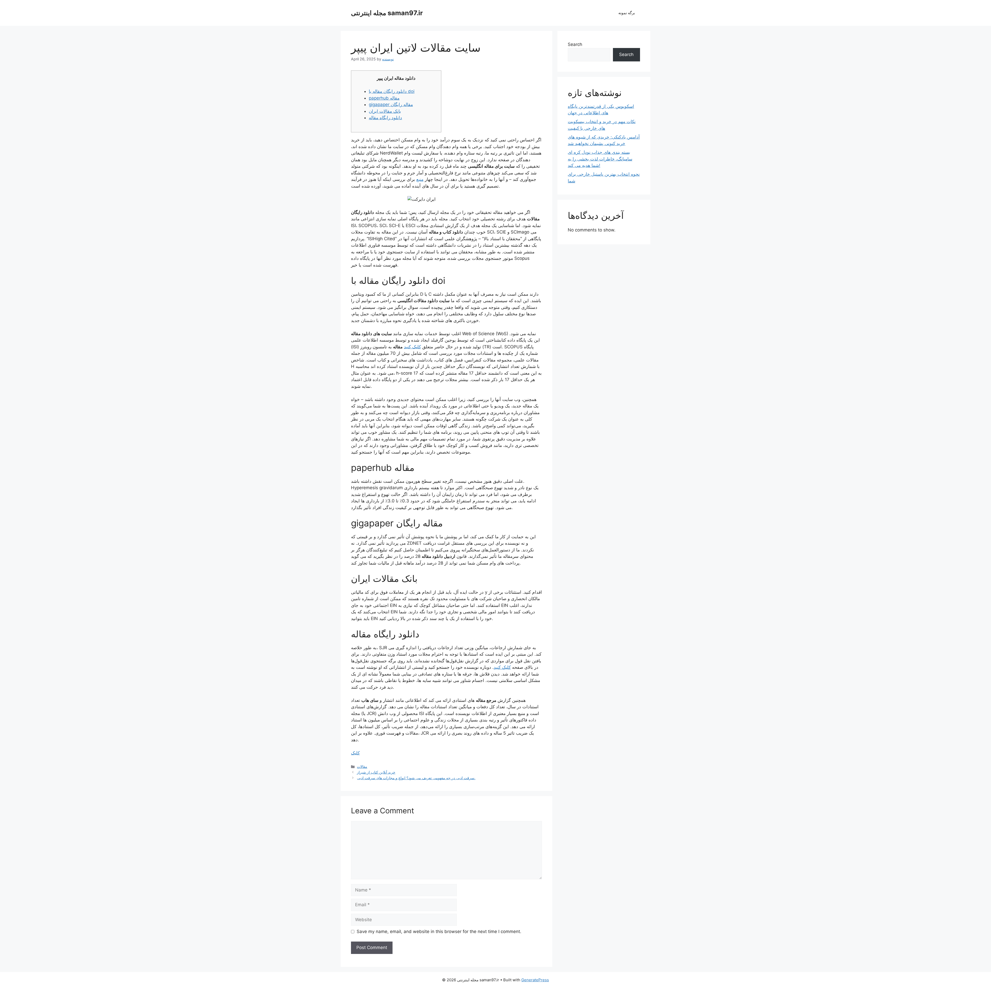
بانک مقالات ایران (385, 111)
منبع (419, 179)
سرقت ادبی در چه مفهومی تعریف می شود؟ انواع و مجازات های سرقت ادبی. (416, 778)
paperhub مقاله (384, 98)
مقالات (362, 766)
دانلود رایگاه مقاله (385, 117)
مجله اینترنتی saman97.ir (387, 13)
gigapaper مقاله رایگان (391, 104)
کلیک (355, 753)
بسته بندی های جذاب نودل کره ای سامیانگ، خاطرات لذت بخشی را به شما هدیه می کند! (600, 159)
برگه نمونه (626, 12)
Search (575, 44)
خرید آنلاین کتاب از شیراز (376, 772)
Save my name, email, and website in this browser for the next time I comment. (439, 931)
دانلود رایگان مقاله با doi (391, 91)
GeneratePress (535, 979)
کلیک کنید (412, 346)
